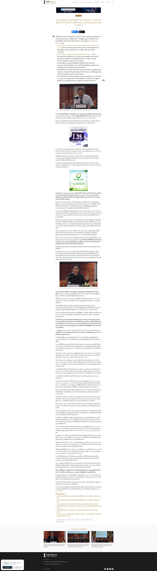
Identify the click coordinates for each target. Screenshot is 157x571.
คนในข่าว (108, 2)
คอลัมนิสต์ (102, 2)
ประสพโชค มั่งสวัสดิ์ (70, 519)
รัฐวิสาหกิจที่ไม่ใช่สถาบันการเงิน (87, 519)
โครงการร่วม (78, 15)
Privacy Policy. (13, 564)
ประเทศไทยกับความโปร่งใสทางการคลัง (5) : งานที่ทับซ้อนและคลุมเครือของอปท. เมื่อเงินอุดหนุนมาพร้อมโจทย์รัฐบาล (54, 545)
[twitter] (108, 569)
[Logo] (50, 2)
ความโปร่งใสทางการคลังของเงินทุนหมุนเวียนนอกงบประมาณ (75, 54)
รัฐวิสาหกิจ (77, 519)
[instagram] (110, 569)
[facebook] (105, 569)
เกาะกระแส (83, 2)
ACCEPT (7, 567)
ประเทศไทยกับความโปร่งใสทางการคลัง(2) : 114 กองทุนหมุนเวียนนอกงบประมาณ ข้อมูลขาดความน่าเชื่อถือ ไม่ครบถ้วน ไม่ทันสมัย (101, 545)
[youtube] (112, 569)
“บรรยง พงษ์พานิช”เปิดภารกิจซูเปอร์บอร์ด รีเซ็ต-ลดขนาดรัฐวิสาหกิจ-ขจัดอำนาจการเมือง (77, 504)
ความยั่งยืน (89, 2)
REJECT (17, 567)
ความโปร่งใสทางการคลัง (60, 519)
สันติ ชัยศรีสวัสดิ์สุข (59, 521)
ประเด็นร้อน (96, 2)
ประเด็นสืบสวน (74, 2)
